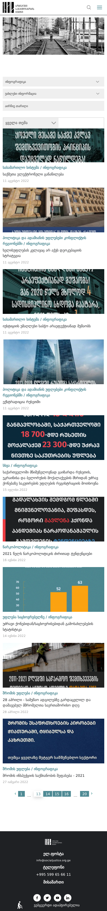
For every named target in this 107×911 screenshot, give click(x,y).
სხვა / (7, 465)
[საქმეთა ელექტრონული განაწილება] (54, 140)
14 (48, 794)
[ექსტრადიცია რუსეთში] (54, 361)
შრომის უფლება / (18, 693)
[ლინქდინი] (67, 898)
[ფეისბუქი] (37, 898)
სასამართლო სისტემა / (22, 167)
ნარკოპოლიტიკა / (18, 547)
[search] (88, 7)
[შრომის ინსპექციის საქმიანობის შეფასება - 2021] (54, 741)
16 (66, 794)
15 (57, 794)
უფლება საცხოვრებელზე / (25, 617)
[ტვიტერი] (47, 898)
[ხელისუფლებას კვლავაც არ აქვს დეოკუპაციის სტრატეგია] (54, 210)
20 (84, 794)
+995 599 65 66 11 (53, 874)
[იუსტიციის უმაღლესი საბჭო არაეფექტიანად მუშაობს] (54, 291)
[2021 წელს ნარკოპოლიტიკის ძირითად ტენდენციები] (54, 519)
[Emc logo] (13, 9)
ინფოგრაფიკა (55, 167)
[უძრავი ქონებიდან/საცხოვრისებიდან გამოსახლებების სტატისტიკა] (54, 589)
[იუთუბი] (57, 898)
